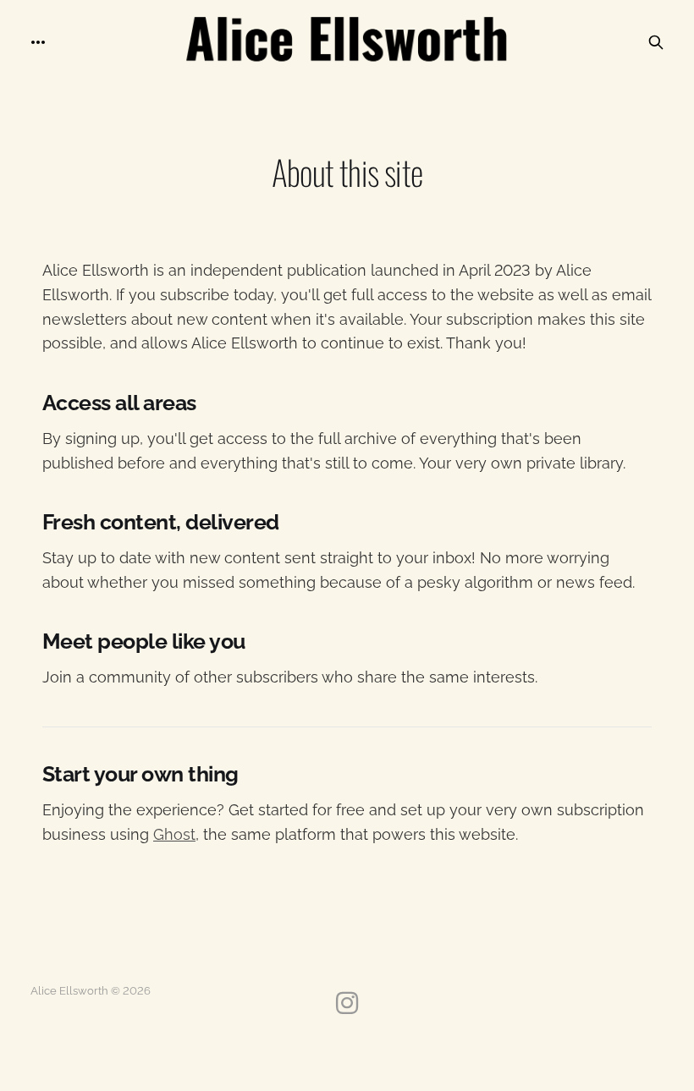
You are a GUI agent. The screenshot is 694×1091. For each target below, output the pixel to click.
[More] (38, 42)
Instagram (347, 1003)
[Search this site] (656, 42)
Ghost (174, 834)
